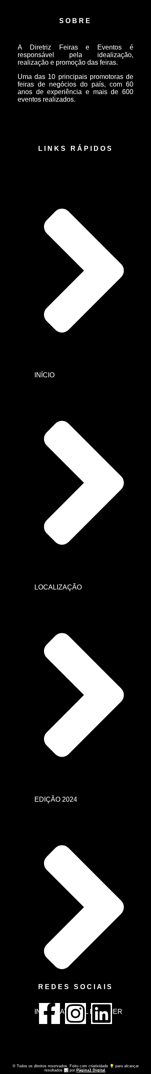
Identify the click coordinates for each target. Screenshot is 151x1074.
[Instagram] (75, 1013)
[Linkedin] (101, 1013)
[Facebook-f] (49, 1013)
